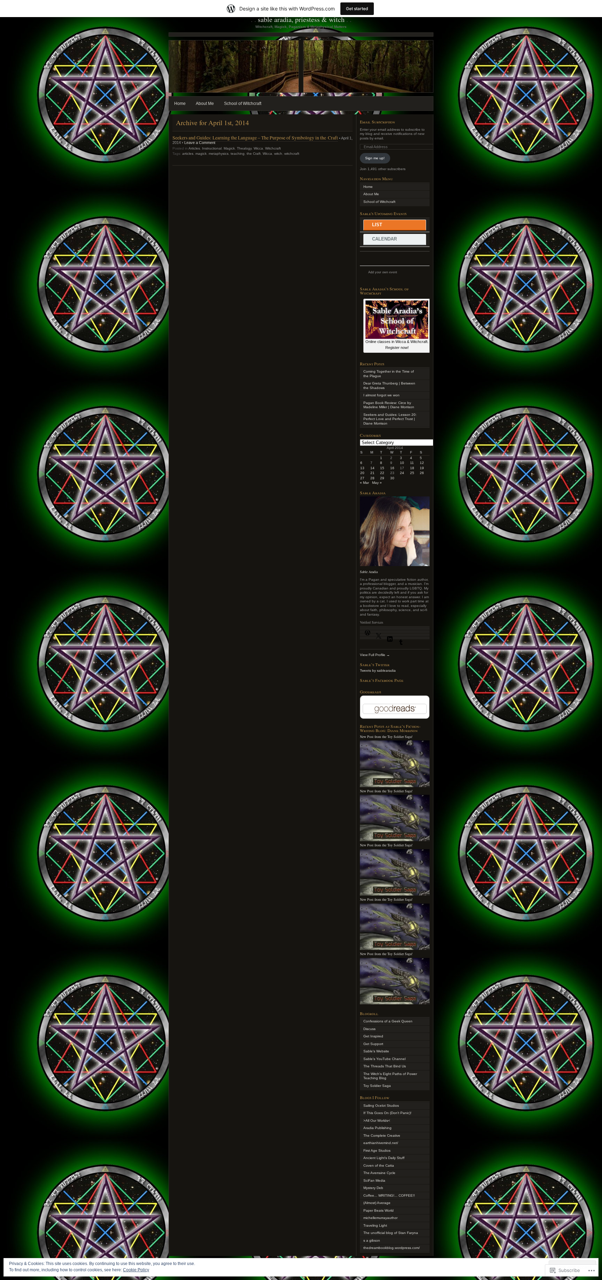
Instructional (212, 148)
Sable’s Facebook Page (381, 680)
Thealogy (244, 148)
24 (402, 473)
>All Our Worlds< (376, 1120)
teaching (238, 153)
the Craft (254, 153)
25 (412, 473)
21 (372, 473)
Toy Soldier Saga (377, 1086)
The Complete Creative (381, 1135)
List (377, 224)
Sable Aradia (369, 571)
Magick (229, 148)
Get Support (373, 1044)
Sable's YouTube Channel (384, 1059)
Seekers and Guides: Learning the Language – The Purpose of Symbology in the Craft (255, 137)
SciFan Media (374, 1180)
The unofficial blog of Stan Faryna (390, 1233)
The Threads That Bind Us (384, 1066)
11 (412, 463)
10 (402, 463)
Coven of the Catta (378, 1165)
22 (382, 473)
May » (377, 483)
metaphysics (219, 153)
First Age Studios (377, 1150)
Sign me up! (375, 158)
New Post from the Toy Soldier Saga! (386, 736)
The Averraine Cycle (379, 1173)
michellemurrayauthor (380, 1218)
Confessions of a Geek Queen (387, 1021)
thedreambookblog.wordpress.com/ (391, 1248)
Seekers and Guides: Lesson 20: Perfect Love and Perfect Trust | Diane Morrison (390, 419)
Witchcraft (273, 148)
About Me (205, 103)
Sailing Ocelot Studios (381, 1105)
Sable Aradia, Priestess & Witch (301, 19)
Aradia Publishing (377, 1128)
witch (278, 153)
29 (382, 478)
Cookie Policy (136, 1269)
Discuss (369, 1029)
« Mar (364, 483)
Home (180, 103)
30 (392, 478)
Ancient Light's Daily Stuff (383, 1158)
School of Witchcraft (242, 103)
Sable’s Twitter (374, 664)
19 (422, 468)
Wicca (258, 148)
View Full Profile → (375, 655)
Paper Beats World (378, 1210)
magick (201, 153)
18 (412, 468)
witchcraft (291, 153)
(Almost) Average (377, 1203)
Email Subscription (377, 121)
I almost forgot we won (381, 395)
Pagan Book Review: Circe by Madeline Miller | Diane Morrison (388, 405)
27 (362, 478)
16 (392, 468)
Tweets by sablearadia (378, 670)
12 (422, 463)
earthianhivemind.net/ (380, 1143)
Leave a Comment (199, 142)
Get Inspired (373, 1036)
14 (372, 468)
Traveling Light (375, 1225)
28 (372, 478)
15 (382, 468)
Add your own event (379, 272)
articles (187, 153)
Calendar (384, 239)
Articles (194, 148)
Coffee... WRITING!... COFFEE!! (389, 1195)
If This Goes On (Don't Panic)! (387, 1113)
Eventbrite (412, 273)
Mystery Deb (373, 1188)
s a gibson (371, 1240)
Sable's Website (376, 1051)
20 (362, 473)
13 (362, 468)
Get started (357, 8)
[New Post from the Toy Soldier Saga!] (395, 786)
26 (422, 473)
